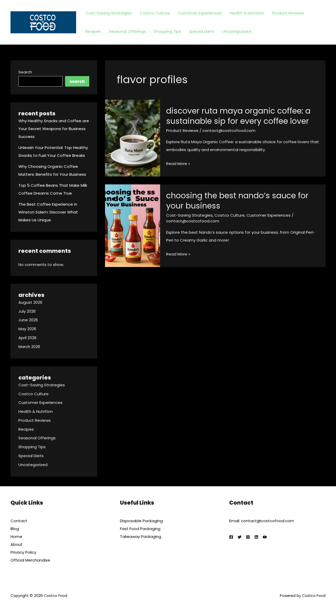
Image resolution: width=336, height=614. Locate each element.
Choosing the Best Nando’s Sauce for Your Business (237, 200)
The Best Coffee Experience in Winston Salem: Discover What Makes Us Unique (48, 212)
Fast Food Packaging (140, 528)
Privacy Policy (23, 552)
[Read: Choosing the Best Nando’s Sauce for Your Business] (132, 225)
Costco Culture (155, 13)
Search (25, 72)
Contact (18, 521)
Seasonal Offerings (127, 31)
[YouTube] (265, 537)
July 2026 (27, 311)
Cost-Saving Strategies (108, 13)
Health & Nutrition (247, 13)
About (16, 544)
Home (16, 536)
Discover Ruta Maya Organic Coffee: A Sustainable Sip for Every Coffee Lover (238, 116)
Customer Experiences (200, 13)
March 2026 (29, 346)
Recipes (93, 31)
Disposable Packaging (141, 521)
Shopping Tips (167, 31)
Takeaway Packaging (140, 536)
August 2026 (30, 302)
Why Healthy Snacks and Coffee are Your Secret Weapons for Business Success (53, 128)
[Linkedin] (256, 537)
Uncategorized (236, 31)
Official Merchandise (30, 560)
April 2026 (27, 337)
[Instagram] (248, 537)
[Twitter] (240, 537)
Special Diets (201, 31)
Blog (14, 528)
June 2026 (28, 320)
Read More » (178, 164)
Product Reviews (288, 13)
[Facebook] (231, 537)
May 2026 (27, 329)
